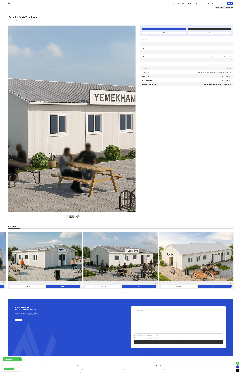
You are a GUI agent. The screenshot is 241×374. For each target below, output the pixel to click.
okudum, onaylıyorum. (147, 335)
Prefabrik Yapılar (168, 3)
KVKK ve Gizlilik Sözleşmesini (142, 335)
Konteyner (118, 367)
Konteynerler (160, 3)
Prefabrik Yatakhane (160, 371)
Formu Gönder (178, 342)
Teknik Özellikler (209, 32)
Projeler (205, 3)
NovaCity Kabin (80, 371)
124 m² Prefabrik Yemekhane (167, 283)
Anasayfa (9, 20)
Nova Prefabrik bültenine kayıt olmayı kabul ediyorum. (147, 338)
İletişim (223, 3)
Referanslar (211, 3)
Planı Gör (209, 29)
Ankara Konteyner (199, 369)
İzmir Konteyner (199, 371)
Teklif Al (230, 3)
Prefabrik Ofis (199, 3)
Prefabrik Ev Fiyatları (190, 3)
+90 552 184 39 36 (219, 7)
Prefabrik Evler (181, 3)
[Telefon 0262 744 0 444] (237, 366)
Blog (220, 3)
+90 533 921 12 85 (229, 7)
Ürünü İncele (27, 286)
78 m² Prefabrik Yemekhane (15, 283)
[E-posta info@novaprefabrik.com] (237, 370)
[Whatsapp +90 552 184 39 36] (237, 363)
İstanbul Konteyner (199, 367)
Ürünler (14, 20)
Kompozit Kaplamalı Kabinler (83, 367)
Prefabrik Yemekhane (30, 20)
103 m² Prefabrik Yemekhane (91, 283)
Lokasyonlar (198, 365)
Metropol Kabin (80, 369)
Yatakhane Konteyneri (121, 371)
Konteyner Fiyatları (120, 369)
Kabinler (175, 3)
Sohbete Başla (8, 368)
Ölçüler (164, 32)
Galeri (216, 3)
